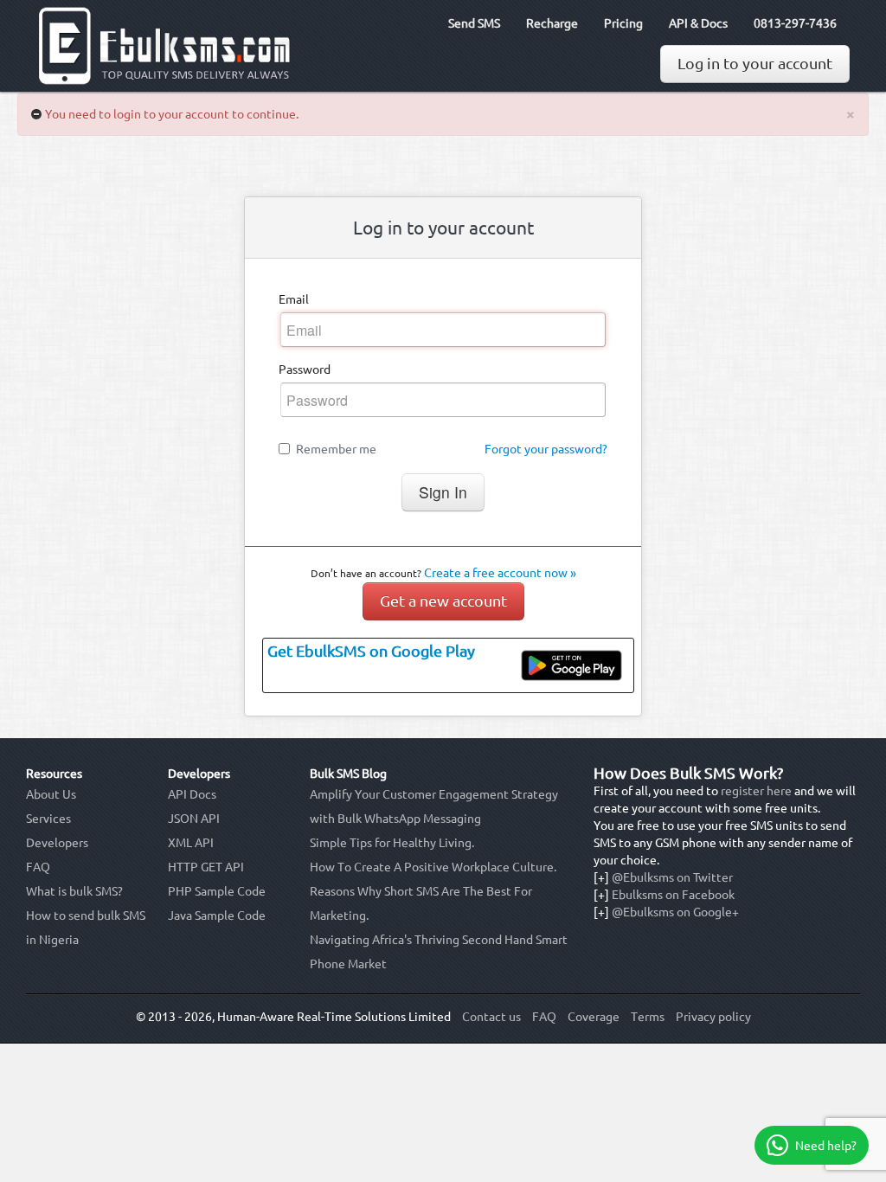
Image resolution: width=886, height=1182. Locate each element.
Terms (647, 1017)
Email (294, 299)
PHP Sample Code (217, 891)
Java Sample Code (217, 915)
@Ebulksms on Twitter (672, 877)
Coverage (594, 1017)
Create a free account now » (500, 573)
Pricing (623, 23)
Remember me (336, 449)
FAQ (38, 867)
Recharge (552, 23)
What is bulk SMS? (74, 891)
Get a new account (443, 601)
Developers (57, 843)
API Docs (192, 794)
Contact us (491, 1017)
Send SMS (474, 23)
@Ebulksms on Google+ (675, 912)
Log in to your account (754, 63)
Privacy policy (713, 1017)
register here (756, 791)
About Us (51, 794)
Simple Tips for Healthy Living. (392, 843)
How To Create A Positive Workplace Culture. (433, 867)
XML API (191, 843)
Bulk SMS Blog (348, 774)
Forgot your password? (546, 449)
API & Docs (698, 23)
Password (305, 369)
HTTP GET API (206, 867)
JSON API (194, 818)
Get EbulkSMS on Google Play (371, 651)
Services (48, 818)
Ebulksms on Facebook (673, 895)
